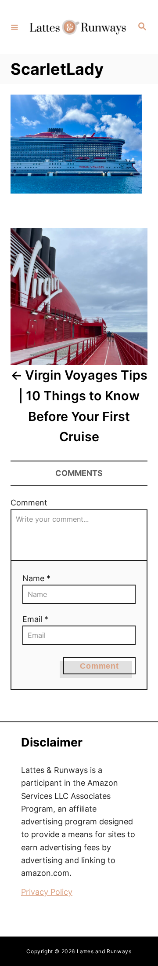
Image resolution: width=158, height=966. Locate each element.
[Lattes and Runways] (77, 27)
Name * (36, 578)
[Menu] (14, 27)
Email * (35, 619)
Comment (29, 502)
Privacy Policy (46, 891)
